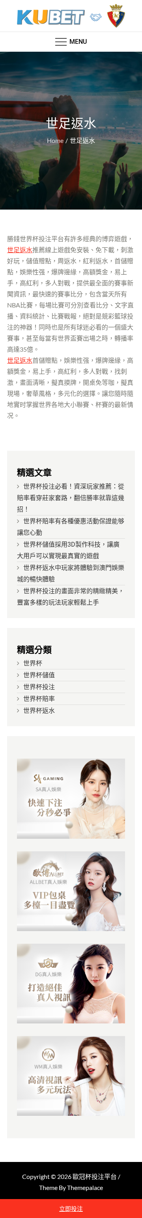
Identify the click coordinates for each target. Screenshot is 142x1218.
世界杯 (32, 663)
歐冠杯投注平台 (95, 1176)
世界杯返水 (39, 710)
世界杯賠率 (39, 699)
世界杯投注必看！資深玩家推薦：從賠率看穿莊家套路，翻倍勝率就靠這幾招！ (70, 498)
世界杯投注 (39, 687)
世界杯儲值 (39, 675)
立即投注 (71, 1208)
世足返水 (19, 249)
